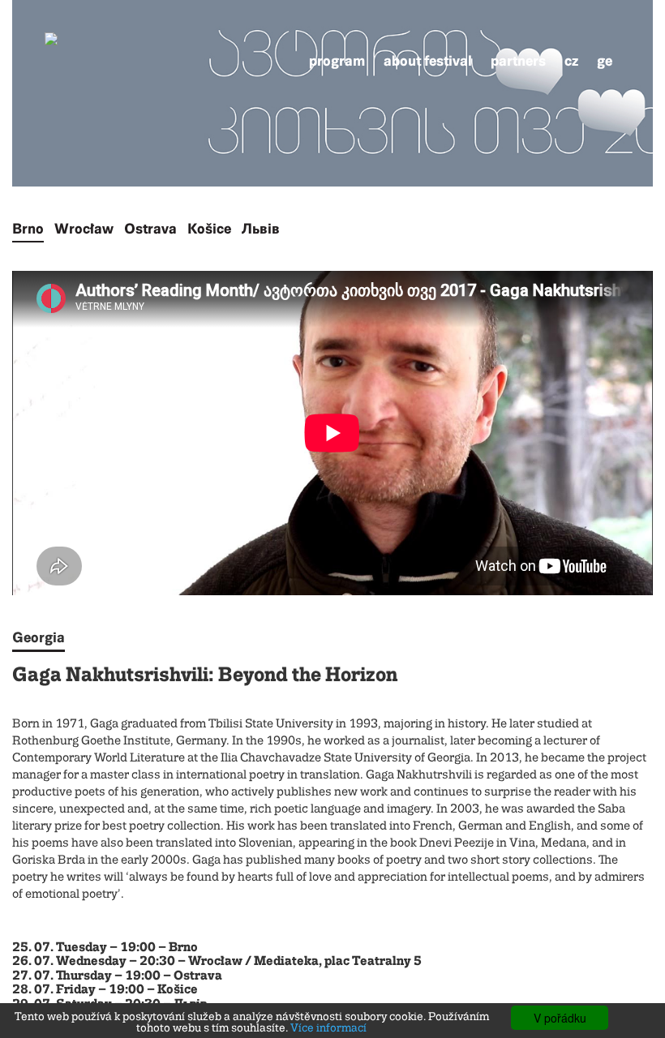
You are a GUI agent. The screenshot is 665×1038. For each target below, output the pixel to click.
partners (518, 61)
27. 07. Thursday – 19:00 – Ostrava (117, 976)
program (337, 61)
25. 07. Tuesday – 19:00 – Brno (105, 947)
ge (604, 61)
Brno (28, 229)
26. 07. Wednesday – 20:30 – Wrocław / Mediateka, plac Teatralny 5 (217, 961)
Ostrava (150, 229)
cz (571, 61)
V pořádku (560, 1018)
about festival (428, 61)
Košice (209, 229)
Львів (261, 229)
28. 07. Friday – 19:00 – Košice (105, 990)
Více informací (328, 1028)
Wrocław (84, 229)
